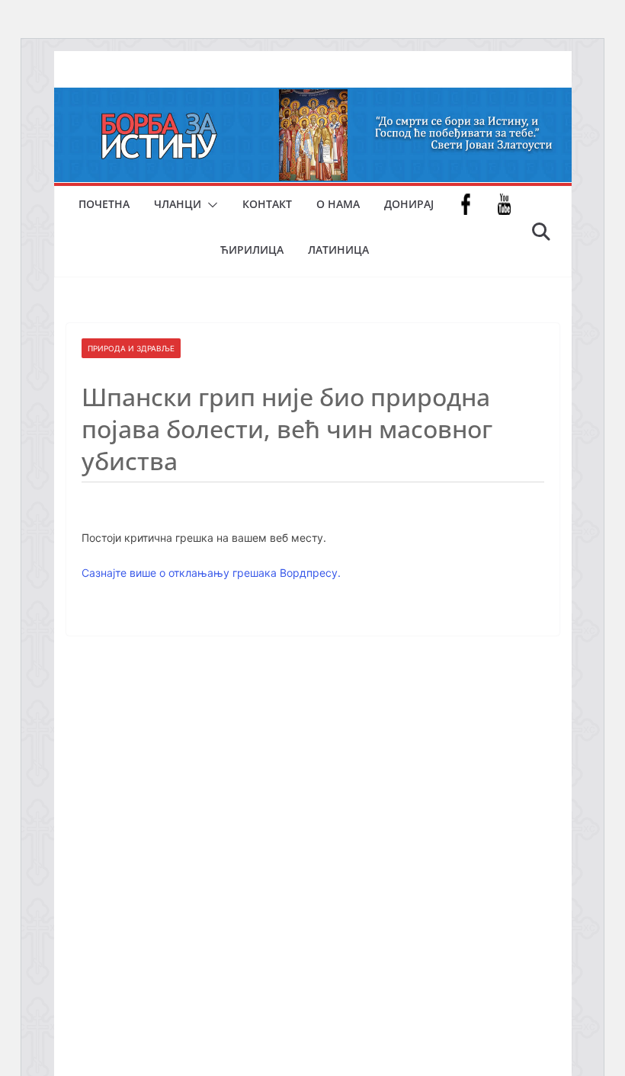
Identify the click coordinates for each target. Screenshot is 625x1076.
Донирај (409, 204)
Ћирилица (252, 249)
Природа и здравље (131, 348)
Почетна (104, 204)
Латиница (338, 249)
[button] (209, 205)
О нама (338, 204)
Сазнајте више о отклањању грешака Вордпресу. (211, 572)
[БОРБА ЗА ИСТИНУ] (313, 98)
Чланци (177, 204)
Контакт (267, 204)
